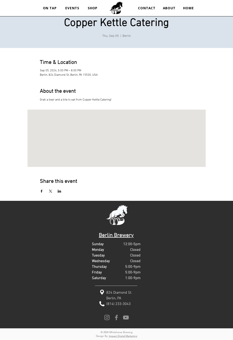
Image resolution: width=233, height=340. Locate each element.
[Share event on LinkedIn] (59, 191)
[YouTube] (125, 317)
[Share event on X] (50, 191)
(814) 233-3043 (118, 304)
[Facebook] (116, 317)
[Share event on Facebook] (41, 191)
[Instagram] (106, 317)
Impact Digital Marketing (123, 336)
